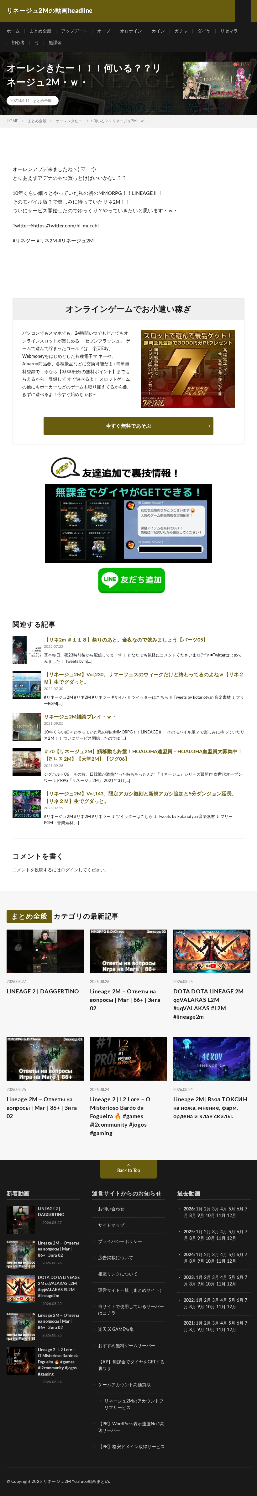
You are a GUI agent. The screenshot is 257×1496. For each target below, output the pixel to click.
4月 (223, 1209)
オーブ (103, 31)
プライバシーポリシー (120, 1242)
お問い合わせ (111, 1209)
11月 (221, 1238)
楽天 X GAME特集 (116, 1329)
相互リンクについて (118, 1274)
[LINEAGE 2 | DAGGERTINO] (21, 1220)
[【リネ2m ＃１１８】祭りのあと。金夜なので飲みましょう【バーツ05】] (27, 650)
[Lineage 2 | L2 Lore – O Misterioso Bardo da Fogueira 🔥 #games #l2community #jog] (21, 1361)
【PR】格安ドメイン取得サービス (131, 1447)
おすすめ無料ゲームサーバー (126, 1346)
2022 (189, 1300)
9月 (200, 1238)
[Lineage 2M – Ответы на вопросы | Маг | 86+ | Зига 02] (21, 1254)
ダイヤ (204, 31)
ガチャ (181, 31)
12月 (231, 1238)
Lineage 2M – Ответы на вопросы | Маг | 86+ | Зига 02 (125, 1000)
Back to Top (128, 1171)
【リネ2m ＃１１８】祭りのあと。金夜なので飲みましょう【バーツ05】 (126, 639)
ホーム (13, 31)
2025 (189, 1232)
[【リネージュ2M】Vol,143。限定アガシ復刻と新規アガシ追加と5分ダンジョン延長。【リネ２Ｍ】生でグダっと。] (27, 804)
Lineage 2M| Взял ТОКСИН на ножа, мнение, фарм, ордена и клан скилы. (210, 1108)
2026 (189, 1209)
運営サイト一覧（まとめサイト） (131, 1290)
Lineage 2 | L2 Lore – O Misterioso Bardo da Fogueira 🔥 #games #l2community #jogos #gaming (120, 1116)
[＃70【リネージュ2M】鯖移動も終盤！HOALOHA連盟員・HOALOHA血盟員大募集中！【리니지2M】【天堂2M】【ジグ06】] (27, 762)
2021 (189, 1323)
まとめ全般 (40, 31)
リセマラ (229, 31)
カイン (158, 31)
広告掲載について (115, 1258)
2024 (189, 1255)
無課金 (55, 43)
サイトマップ (111, 1225)
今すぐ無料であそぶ (128, 426)
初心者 (18, 43)
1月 (199, 1209)
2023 (189, 1277)
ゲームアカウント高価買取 (124, 1385)
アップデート (74, 31)
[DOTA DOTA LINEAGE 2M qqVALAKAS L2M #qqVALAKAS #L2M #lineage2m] (21, 1289)
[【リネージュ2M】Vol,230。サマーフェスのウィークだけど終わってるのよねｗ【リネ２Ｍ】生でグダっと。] (27, 685)
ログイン (69, 870)
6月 (240, 1209)
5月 (231, 1209)
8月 (192, 1216)
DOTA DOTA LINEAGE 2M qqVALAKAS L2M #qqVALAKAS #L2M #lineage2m (208, 1004)
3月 (215, 1209)
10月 (210, 1238)
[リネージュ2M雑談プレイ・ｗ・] (27, 727)
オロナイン (131, 31)
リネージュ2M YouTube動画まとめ (76, 1482)
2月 (207, 1209)
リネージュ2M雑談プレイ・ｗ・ (80, 716)
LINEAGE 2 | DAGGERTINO (43, 992)
